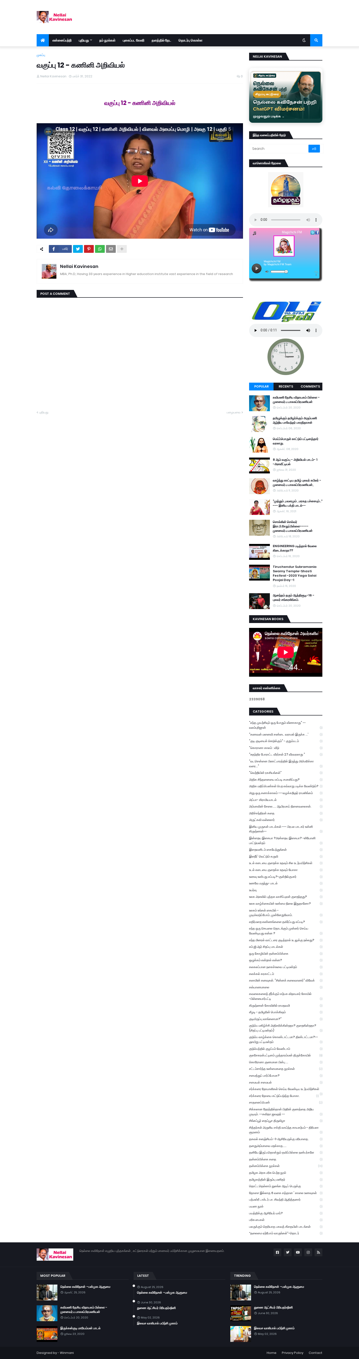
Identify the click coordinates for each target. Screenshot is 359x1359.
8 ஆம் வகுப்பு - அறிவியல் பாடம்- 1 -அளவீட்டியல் (295, 462)
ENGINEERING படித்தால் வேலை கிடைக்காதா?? (295, 548)
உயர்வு (285, 890)
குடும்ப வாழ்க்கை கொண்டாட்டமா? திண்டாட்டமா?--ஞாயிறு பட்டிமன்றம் (285, 1039)
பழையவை (234, 412)
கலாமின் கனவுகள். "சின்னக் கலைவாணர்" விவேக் (285, 980)
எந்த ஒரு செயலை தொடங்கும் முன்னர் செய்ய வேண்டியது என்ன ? (285, 931)
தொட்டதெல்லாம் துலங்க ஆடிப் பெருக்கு (285, 1186)
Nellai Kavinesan (79, 266)
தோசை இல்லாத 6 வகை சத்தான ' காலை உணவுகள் (285, 1193)
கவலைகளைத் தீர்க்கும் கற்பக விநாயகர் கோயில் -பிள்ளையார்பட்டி (285, 996)
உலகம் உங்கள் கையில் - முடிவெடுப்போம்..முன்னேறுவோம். (285, 913)
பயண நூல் (285, 1206)
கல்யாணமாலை (285, 987)
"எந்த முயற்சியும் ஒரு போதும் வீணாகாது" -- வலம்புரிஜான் (285, 725)
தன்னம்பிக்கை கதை (285, 1159)
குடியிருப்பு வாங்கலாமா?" (285, 1019)
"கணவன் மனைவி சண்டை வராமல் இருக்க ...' (285, 734)
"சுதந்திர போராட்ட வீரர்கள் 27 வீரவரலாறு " (285, 754)
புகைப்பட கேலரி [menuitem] (133, 40)
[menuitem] (43, 40)
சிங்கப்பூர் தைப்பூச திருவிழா (285, 1120)
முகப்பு (41, 55)
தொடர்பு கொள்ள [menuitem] (190, 40)
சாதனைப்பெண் (285, 1102)
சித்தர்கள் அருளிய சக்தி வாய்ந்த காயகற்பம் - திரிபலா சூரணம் (285, 1130)
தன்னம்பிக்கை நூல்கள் (285, 1166)
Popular (261, 386)
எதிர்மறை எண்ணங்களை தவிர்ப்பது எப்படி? (285, 922)
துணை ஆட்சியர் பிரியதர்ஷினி (156, 1308)
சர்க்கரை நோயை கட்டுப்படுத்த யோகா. (284, 1095)
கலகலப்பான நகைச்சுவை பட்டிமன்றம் (285, 967)
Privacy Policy (292, 1352)
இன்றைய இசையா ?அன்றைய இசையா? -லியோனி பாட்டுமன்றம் (285, 840)
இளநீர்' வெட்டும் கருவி (285, 856)
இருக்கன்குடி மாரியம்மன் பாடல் (80, 1328)
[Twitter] (78, 249)
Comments (310, 386)
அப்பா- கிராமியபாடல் (285, 799)
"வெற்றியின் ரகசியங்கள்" (285, 772)
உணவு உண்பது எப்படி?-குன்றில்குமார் (285, 876)
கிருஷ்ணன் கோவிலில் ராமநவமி (285, 1005)
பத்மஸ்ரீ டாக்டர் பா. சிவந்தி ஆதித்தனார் (285, 1199)
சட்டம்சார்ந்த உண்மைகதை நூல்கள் (285, 1068)
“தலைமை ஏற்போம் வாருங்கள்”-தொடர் (285, 1233)
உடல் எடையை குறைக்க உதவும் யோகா (285, 870)
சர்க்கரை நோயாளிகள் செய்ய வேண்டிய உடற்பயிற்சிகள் (285, 1090)
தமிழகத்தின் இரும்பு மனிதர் (285, 1179)
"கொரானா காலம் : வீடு (285, 748)
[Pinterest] (89, 249)
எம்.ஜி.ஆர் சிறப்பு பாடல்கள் (285, 946)
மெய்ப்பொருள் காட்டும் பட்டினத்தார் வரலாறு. (295, 441)
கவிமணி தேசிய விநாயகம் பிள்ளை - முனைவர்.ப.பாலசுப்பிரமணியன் (296, 399)
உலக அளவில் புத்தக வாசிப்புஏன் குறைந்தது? (285, 896)
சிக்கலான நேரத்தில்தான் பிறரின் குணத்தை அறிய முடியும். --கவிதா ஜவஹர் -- (285, 1111)
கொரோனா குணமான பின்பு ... (285, 1062)
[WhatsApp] (100, 249)
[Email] (111, 249)
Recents (286, 386)
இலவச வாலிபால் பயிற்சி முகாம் (157, 1323)
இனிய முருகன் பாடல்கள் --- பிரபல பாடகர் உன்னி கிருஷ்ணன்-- (285, 829)
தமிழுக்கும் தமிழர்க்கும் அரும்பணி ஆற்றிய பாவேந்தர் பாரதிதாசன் (295, 420)
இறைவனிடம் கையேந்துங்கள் (285, 849)
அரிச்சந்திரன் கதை (285, 813)
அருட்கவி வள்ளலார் (285, 819)
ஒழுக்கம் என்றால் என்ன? (285, 960)
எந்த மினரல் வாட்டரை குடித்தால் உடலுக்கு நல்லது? (285, 940)
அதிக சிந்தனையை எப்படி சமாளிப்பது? (285, 779)
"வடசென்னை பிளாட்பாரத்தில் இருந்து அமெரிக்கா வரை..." (285, 763)
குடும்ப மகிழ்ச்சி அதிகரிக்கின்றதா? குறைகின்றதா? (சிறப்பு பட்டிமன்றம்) (285, 1028)
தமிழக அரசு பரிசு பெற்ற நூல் (285, 1172)
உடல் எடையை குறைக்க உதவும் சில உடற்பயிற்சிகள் (285, 863)
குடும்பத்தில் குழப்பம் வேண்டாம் (285, 1048)
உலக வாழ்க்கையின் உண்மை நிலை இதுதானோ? (285, 903)
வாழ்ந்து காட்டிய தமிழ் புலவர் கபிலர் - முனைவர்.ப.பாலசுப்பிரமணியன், (297, 482)
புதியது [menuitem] (84, 40)
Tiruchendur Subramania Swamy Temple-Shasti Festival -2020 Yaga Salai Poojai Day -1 (295, 573)
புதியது (43, 412)
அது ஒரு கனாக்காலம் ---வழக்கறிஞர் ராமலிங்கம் (285, 793)
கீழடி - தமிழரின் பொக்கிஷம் (285, 1012)
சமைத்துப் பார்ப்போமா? (285, 1075)
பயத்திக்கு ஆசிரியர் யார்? (285, 1213)
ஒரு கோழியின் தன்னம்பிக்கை (285, 953)
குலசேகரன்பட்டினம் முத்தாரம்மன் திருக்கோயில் (285, 1055)
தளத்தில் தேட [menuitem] (161, 40)
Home (271, 1352)
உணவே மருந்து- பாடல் (285, 883)
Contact (315, 1352)
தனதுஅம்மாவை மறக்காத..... (285, 1146)
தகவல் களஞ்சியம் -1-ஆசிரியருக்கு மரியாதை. (285, 1139)
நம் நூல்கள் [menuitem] (107, 40)
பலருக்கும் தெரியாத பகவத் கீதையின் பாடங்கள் (285, 1226)
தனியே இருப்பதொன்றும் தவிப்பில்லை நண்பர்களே (285, 1152)
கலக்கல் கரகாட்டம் (285, 973)
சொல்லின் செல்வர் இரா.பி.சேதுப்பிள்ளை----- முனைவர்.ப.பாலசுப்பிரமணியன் (293, 526)
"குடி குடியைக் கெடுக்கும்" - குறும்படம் (285, 741)
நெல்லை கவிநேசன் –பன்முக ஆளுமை (85, 1287)
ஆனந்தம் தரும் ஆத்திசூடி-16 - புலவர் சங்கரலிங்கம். (293, 597)
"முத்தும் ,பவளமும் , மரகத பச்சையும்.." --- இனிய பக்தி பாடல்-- (297, 503)
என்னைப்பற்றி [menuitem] (62, 40)
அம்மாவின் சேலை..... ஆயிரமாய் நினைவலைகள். (285, 806)
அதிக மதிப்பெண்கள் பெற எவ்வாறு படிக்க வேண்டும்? (285, 786)
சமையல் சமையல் (285, 1082)
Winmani (67, 1352)
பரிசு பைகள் (285, 1219)
